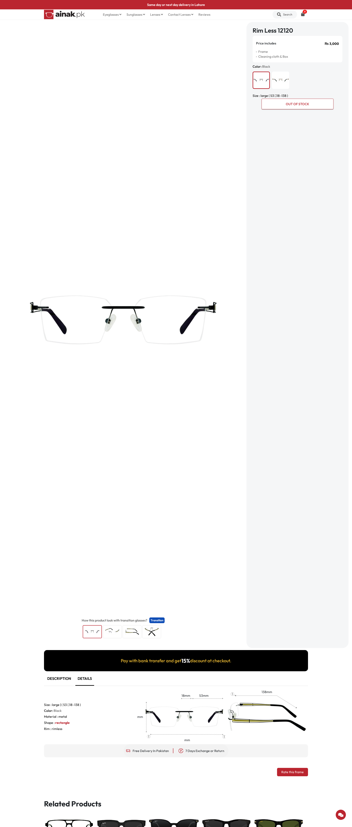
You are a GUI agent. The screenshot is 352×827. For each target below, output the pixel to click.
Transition (157, 620)
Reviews (204, 14)
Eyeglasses (111, 14)
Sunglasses (134, 14)
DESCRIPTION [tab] (59, 678)
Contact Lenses (179, 14)
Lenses (155, 14)
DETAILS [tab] (85, 678)
